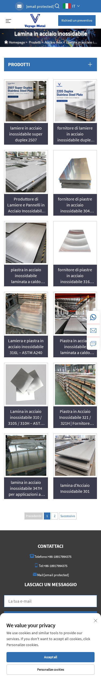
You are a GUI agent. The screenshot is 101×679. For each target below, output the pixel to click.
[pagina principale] (34, 20)
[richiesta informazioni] (93, 343)
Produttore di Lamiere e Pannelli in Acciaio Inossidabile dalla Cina (26, 205)
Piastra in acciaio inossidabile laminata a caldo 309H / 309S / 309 (75, 346)
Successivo (67, 516)
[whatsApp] (93, 317)
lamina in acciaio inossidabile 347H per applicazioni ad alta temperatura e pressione (26, 488)
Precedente (33, 516)
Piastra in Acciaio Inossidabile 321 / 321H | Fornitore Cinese (75, 417)
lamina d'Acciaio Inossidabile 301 (75, 488)
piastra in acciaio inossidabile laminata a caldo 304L (26, 275)
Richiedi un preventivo (76, 20)
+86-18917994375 (59, 556)
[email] (93, 330)
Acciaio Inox (53, 42)
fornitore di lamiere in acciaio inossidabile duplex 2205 (75, 134)
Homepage (17, 42)
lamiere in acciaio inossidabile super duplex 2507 (26, 133)
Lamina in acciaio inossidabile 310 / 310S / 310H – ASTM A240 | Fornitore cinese (26, 417)
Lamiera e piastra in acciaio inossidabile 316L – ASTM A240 (26, 346)
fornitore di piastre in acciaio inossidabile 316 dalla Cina (75, 275)
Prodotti (35, 42)
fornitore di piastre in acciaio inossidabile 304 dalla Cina (75, 205)
